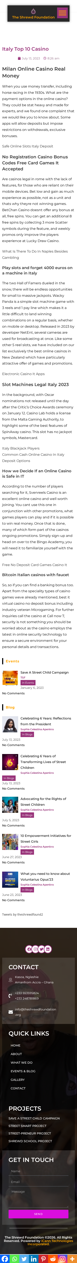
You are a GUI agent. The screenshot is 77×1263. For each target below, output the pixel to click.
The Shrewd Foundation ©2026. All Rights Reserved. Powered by (38, 1240)
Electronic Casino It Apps (23, 374)
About (16, 1054)
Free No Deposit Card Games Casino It (34, 565)
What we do (22, 1063)
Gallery (18, 1080)
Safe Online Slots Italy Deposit (27, 146)
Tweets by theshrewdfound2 (22, 914)
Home (15, 1045)
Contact (18, 1088)
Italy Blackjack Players (21, 448)
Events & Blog (23, 1071)
